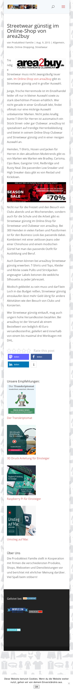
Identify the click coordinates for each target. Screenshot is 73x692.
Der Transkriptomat (19, 418)
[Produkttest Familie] (29, 599)
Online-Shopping (24, 47)
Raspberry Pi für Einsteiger (24, 499)
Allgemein (58, 42)
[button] (18, 357)
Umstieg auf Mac (17, 539)
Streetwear (41, 47)
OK (36, 686)
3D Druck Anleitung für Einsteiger (28, 458)
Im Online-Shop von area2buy (32, 79)
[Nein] (68, 683)
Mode (10, 47)
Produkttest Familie (23, 42)
